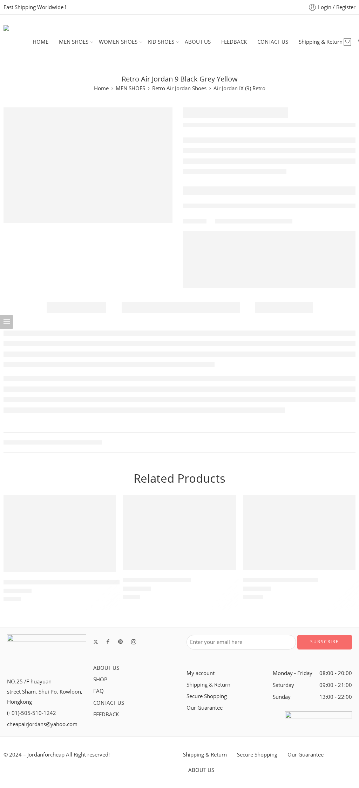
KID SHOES (161, 41)
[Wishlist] (105, 504)
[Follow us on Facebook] (108, 642)
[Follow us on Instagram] (133, 642)
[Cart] (347, 42)
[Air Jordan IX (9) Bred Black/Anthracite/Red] (60, 533)
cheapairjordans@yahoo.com (42, 724)
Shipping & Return (321, 41)
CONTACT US (272, 41)
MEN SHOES (73, 41)
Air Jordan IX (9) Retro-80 (157, 580)
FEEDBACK (234, 41)
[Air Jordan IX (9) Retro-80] (179, 532)
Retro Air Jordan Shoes (179, 88)
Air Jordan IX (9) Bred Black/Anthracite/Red (62, 582)
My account (201, 673)
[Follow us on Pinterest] (120, 642)
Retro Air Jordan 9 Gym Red (280, 580)
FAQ (98, 691)
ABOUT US (198, 41)
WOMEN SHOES (118, 41)
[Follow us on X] (95, 641)
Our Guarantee (205, 707)
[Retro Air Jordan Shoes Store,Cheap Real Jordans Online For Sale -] (18, 41)
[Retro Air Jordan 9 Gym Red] (299, 532)
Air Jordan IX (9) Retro (239, 88)
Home (101, 88)
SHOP (100, 679)
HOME (40, 41)
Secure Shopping (207, 696)
